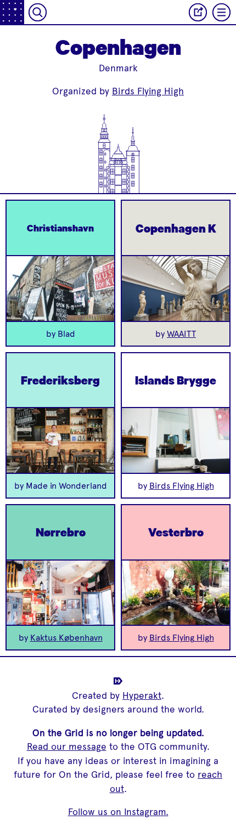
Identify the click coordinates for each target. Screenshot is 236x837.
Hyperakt (141, 695)
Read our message (66, 746)
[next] (97, 288)
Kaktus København (66, 637)
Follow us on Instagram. (118, 811)
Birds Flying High (148, 91)
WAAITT (181, 334)
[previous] (23, 288)
